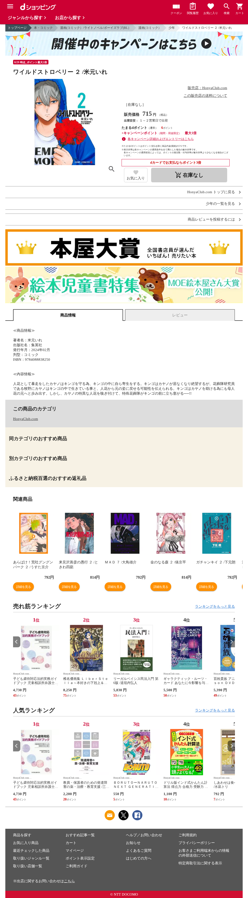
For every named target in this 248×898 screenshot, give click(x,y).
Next (231, 641)
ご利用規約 (187, 835)
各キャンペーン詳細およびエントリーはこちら (161, 139)
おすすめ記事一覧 (80, 835)
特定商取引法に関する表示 (200, 863)
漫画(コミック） (149, 28)
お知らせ (133, 843)
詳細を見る (23, 587)
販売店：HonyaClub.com (207, 88)
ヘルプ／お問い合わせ (144, 835)
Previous (16, 641)
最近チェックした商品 (31, 850)
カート (71, 843)
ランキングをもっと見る (215, 606)
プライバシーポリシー (196, 843)
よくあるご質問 (138, 850)
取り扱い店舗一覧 (27, 866)
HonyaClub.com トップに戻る (211, 192)
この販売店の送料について (205, 96)
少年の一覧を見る (220, 204)
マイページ (75, 850)
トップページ (17, 28)
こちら (69, 881)
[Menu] (10, 6)
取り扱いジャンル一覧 (31, 858)
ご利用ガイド (76, 866)
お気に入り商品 (26, 843)
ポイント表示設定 (80, 858)
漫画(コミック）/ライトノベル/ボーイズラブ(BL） (95, 28)
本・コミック (43, 28)
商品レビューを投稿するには (211, 219)
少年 (172, 28)
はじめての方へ (138, 858)
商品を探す (22, 835)
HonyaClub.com (25, 419)
